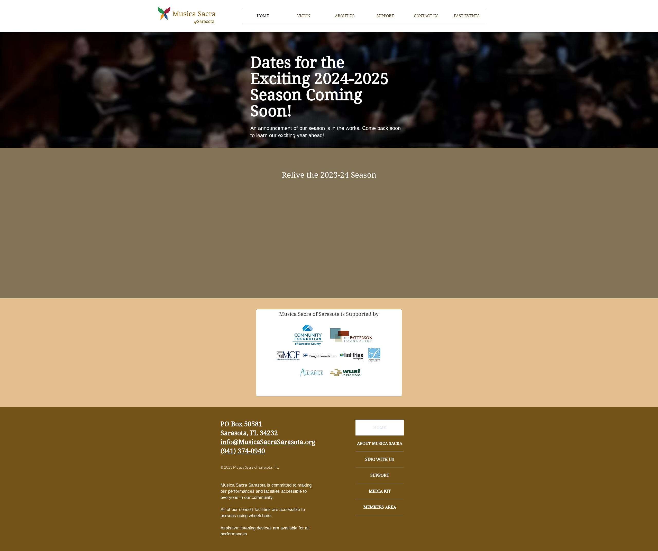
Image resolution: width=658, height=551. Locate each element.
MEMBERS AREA (379, 507)
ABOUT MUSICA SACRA (379, 443)
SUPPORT (379, 475)
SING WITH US (379, 459)
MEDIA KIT (380, 491)
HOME (379, 427)
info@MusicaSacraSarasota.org (268, 442)
